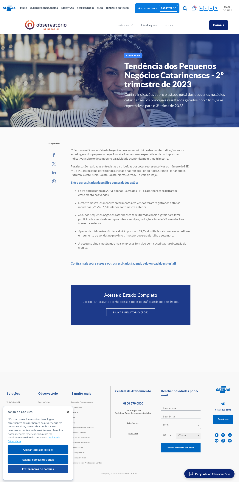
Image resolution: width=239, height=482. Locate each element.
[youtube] (216, 441)
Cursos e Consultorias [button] (44, 8)
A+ (201, 8)
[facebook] (216, 435)
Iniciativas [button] (67, 8)
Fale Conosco (133, 423)
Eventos (74, 412)
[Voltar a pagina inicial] (11, 8)
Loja (73, 417)
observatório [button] (85, 8)
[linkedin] (230, 435)
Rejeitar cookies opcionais (38, 459)
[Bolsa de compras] (193, 8)
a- (206, 8)
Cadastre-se (168, 8)
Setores (123, 25)
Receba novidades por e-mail (180, 447)
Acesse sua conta (147, 8)
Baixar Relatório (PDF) (130, 312)
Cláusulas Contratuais (80, 437)
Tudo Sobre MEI (13, 402)
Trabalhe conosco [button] (117, 8)
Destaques (149, 25)
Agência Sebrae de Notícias (82, 427)
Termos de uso (77, 447)
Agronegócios (43, 402)
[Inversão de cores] (215, 8)
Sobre (169, 25)
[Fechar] (68, 412)
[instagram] (223, 441)
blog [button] (100, 8)
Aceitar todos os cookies (38, 449)
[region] (38, 443)
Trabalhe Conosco (78, 432)
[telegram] (230, 441)
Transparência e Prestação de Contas (86, 463)
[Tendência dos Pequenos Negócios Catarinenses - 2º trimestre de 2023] (54, 155)
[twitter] (223, 435)
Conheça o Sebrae (78, 458)
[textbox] (182, 425)
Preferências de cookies (38, 469)
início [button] (23, 8)
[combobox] (181, 425)
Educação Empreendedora (82, 402)
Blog (73, 422)
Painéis (218, 25)
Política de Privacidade (80, 442)
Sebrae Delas (76, 407)
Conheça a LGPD (78, 453)
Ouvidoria (133, 433)
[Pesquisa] (184, 8)
